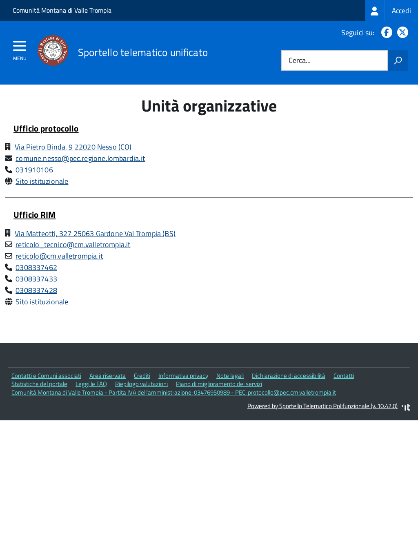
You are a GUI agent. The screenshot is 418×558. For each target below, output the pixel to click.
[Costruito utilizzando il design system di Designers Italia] (406, 408)
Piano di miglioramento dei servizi (219, 383)
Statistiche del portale (39, 383)
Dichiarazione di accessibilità (288, 375)
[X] (401, 32)
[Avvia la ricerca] (398, 60)
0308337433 (36, 278)
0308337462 (36, 267)
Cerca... (300, 60)
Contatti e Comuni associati (46, 375)
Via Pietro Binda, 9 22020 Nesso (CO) (73, 146)
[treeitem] (391, 10)
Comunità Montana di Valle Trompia (62, 10)
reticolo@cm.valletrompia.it (59, 255)
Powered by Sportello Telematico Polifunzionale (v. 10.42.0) (322, 406)
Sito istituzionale (42, 181)
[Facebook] (385, 32)
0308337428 (36, 290)
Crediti (142, 375)
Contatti (344, 375)
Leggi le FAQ (91, 383)
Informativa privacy (183, 375)
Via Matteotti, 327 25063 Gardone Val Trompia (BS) (95, 233)
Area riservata (107, 375)
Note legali (230, 375)
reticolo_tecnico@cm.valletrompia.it (73, 244)
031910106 (34, 169)
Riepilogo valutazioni (141, 383)
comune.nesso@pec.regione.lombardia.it (80, 158)
